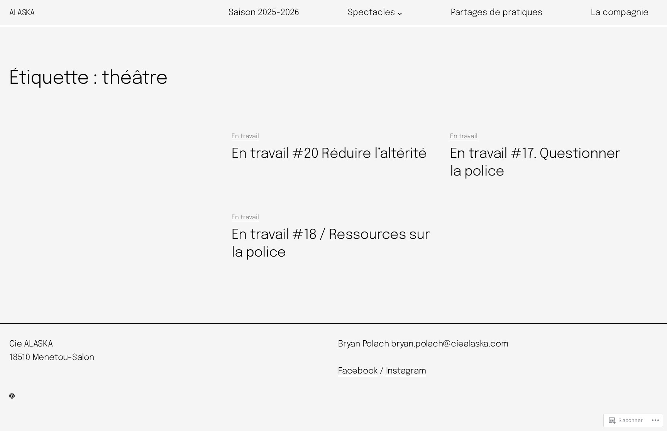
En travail (245, 136)
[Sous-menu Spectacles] (399, 12)
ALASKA (22, 13)
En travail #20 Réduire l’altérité (329, 154)
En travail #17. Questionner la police (535, 163)
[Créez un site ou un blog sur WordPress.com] (12, 396)
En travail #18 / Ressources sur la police (331, 244)
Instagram (406, 371)
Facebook (358, 371)
